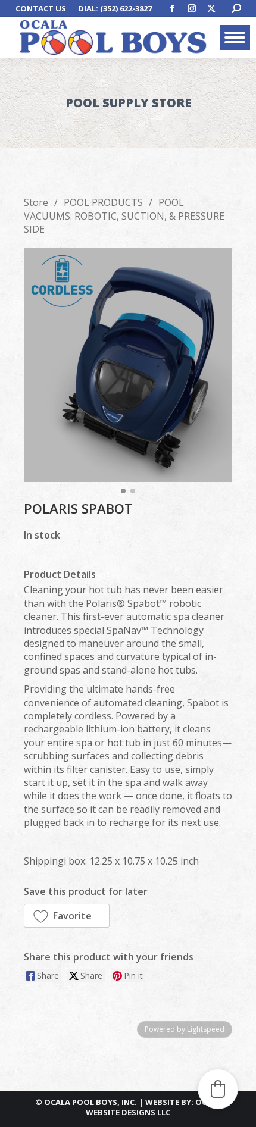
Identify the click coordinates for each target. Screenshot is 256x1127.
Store (36, 202)
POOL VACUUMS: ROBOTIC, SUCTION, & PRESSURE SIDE (124, 216)
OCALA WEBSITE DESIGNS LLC (153, 1107)
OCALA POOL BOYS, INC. (90, 1102)
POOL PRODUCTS (103, 202)
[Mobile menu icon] (235, 37)
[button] (67, 916)
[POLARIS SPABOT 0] (128, 365)
